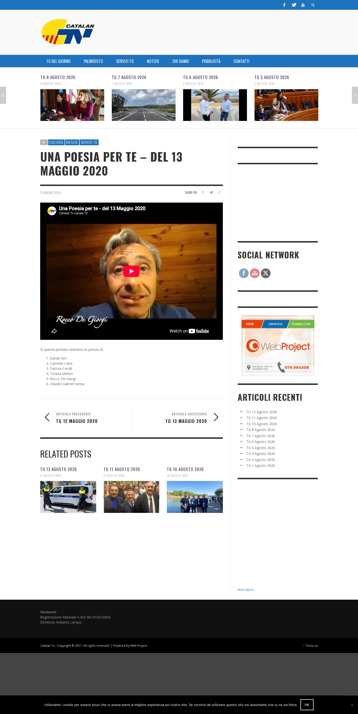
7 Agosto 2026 (50, 84)
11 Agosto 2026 (114, 475)
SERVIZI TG (89, 142)
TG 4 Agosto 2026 (272, 77)
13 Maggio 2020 (50, 192)
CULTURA (56, 142)
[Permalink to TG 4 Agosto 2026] (286, 105)
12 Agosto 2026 (51, 475)
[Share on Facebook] (202, 192)
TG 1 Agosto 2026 (260, 465)
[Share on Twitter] (211, 192)
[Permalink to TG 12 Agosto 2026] (68, 497)
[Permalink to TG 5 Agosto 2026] (215, 105)
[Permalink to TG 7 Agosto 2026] (72, 105)
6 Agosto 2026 (122, 84)
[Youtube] (303, 5)
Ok (307, 705)
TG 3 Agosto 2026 (260, 459)
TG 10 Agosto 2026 (185, 469)
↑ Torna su (310, 645)
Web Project (138, 645)
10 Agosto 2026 (177, 475)
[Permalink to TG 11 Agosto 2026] (132, 497)
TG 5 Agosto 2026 (200, 77)
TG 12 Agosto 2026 (58, 469)
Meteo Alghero (246, 589)
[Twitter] (293, 5)
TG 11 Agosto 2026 (122, 469)
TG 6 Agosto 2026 (129, 77)
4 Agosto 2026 (264, 84)
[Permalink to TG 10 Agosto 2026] (195, 497)
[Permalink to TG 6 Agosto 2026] (144, 105)
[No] (351, 704)
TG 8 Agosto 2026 (260, 429)
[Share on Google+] (219, 192)
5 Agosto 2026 (193, 84)
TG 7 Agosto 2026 (57, 77)
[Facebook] (284, 5)
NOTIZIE (72, 142)
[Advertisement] (274, 202)
